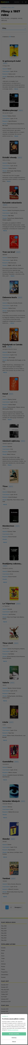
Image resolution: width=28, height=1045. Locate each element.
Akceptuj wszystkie (14, 1033)
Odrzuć (14, 1041)
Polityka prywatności (12, 1030)
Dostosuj (14, 1037)
